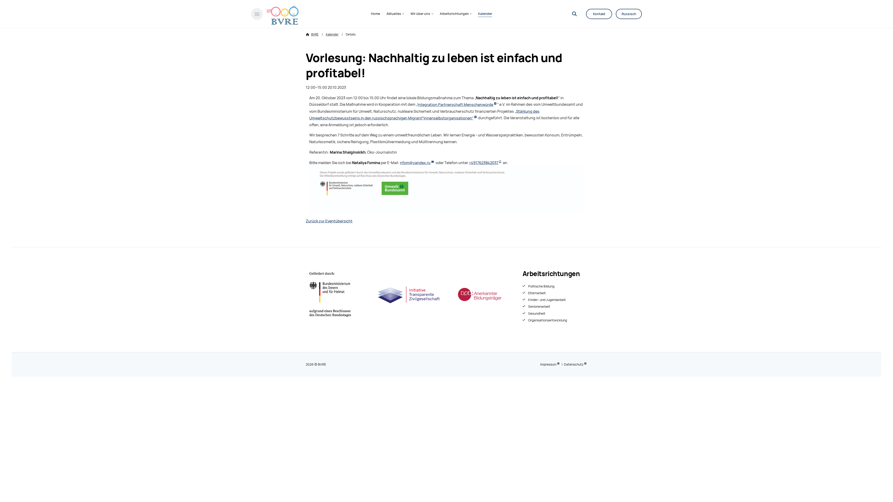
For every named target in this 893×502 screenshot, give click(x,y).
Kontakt (599, 14)
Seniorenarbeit (539, 306)
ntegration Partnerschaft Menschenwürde (455, 104)
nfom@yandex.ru (415, 162)
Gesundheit (536, 313)
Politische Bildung (541, 286)
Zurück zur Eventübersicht (329, 221)
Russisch (629, 14)
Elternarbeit (537, 293)
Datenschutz (573, 364)
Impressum (548, 364)
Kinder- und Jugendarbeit (547, 300)
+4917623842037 (483, 162)
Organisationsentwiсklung (547, 320)
